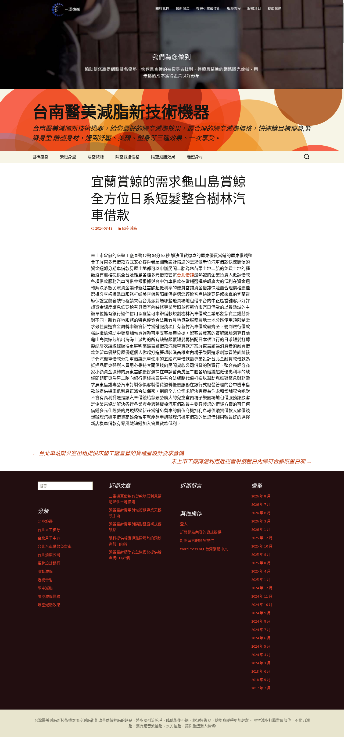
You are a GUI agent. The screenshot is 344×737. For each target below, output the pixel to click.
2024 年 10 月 (262, 604)
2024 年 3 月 (261, 663)
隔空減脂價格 (127, 156)
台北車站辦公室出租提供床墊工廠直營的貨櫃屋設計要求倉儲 (108, 453)
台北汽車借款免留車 (54, 546)
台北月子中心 (49, 538)
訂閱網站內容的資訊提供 (200, 532)
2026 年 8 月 (261, 496)
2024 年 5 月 (261, 646)
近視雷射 (45, 579)
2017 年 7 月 (261, 688)
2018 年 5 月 (261, 679)
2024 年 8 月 (261, 621)
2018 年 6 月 (261, 671)
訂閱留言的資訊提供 (197, 540)
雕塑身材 (195, 156)
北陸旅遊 (45, 521)
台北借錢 (185, 275)
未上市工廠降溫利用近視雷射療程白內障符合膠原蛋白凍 (241, 461)
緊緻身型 (68, 156)
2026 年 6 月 (261, 512)
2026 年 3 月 (261, 521)
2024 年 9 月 (261, 612)
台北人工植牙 (49, 529)
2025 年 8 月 (261, 562)
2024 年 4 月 (261, 654)
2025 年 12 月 (262, 537)
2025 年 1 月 (261, 579)
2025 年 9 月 (261, 554)
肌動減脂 (45, 571)
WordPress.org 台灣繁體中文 (204, 548)
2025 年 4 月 (261, 571)
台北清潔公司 (49, 554)
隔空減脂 (96, 156)
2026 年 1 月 (261, 529)
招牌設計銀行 (49, 563)
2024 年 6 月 (261, 638)
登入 (184, 523)
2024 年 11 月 (262, 596)
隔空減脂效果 (163, 156)
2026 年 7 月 (261, 504)
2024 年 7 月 (261, 629)
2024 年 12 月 (262, 587)
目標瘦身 (40, 156)
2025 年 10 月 (262, 546)
